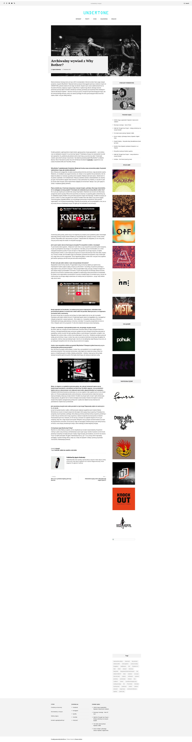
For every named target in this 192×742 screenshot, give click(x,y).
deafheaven (123, 666)
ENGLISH (113, 19)
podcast (137, 676)
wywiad (115, 691)
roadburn (116, 681)
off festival (130, 676)
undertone (124, 686)
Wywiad (57, 448)
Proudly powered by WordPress (58, 739)
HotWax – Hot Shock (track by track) (123, 159)
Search (187, 3)
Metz (124, 674)
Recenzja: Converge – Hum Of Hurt (122, 125)
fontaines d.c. (135, 666)
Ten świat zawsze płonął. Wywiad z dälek (124, 133)
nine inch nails (117, 676)
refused (129, 679)
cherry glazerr (125, 663)
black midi (127, 661)
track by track (116, 686)
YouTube (75, 717)
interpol (124, 669)
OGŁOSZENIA (103, 19)
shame (121, 681)
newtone (130, 674)
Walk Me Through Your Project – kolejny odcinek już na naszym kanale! (101, 718)
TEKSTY (87, 19)
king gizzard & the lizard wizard (127, 671)
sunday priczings (117, 684)
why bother (74, 450)
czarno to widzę (134, 663)
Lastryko (90, 160)
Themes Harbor (78, 739)
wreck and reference (132, 689)
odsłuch (124, 676)
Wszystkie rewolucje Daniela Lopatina (123, 151)
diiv (129, 666)
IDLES (119, 669)
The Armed (129, 684)
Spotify (74, 714)
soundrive (68, 450)
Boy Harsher (134, 661)
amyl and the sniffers (118, 661)
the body (136, 684)
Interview (131, 669)
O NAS (95, 19)
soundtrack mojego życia (131, 681)
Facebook (75, 707)
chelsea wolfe (117, 663)
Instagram (75, 710)
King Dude (116, 671)
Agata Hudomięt (56, 69)
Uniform (136, 686)
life (137, 671)
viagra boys (122, 689)
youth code (121, 691)
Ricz (135, 679)
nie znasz (136, 674)
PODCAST (75, 720)
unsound (115, 689)
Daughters (116, 666)
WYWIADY (78, 19)
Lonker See (62, 450)
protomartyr (122, 679)
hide (115, 669)
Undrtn (130, 686)
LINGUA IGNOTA (117, 674)
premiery (116, 679)
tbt (124, 684)
